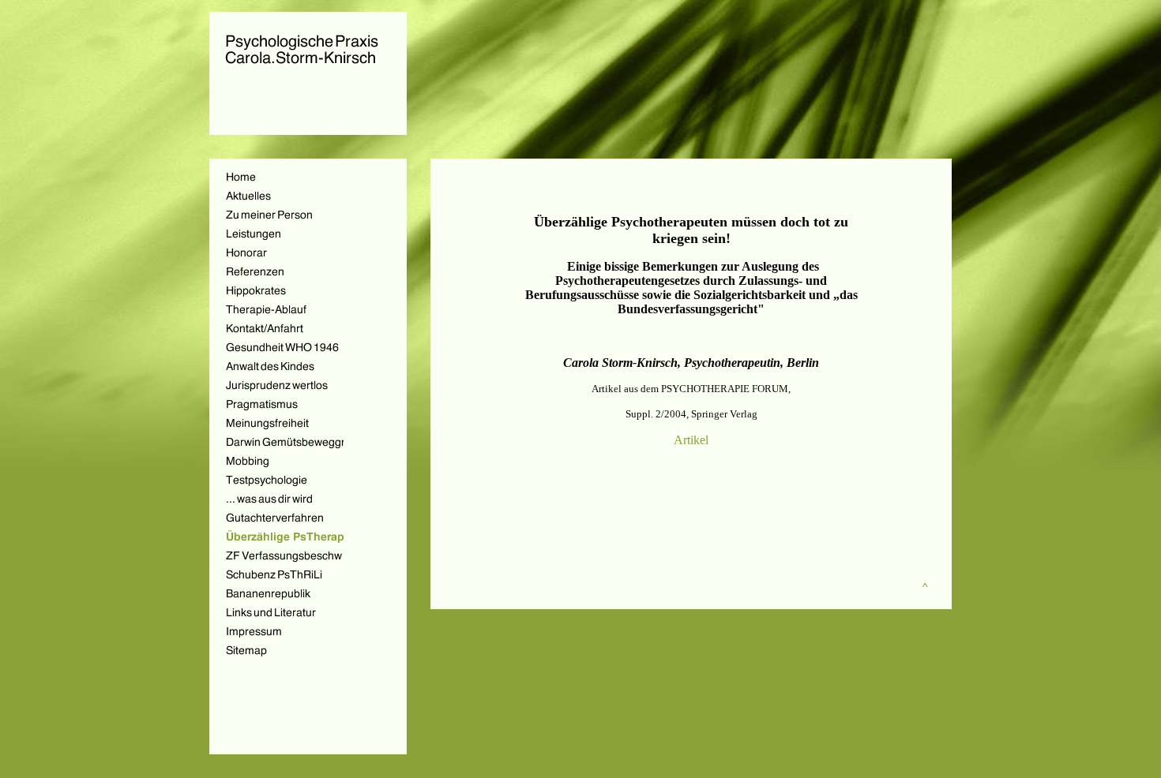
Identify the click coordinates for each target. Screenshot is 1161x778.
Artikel (691, 440)
